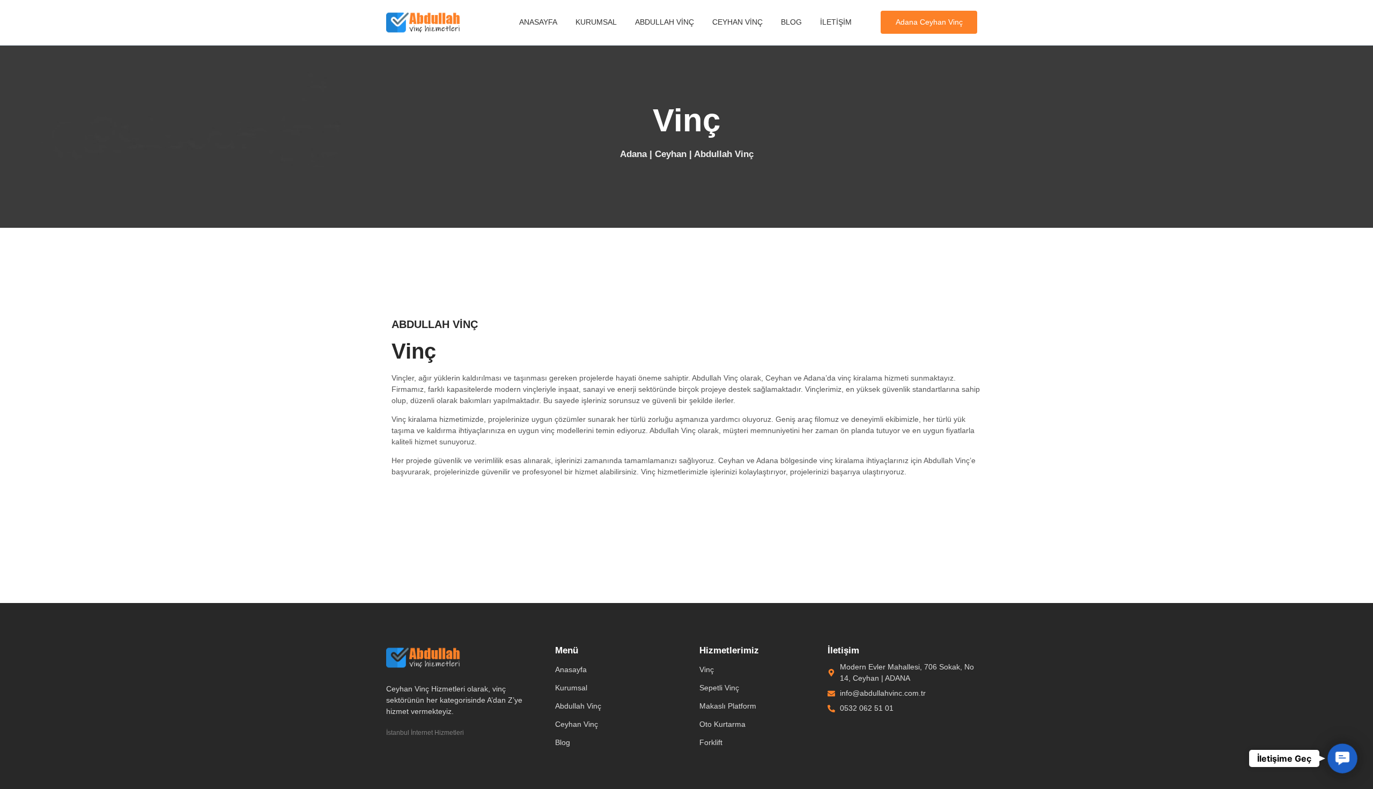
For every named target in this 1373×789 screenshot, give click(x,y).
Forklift (710, 742)
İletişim (836, 22)
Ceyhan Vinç (737, 22)
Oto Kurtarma (722, 724)
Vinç (706, 669)
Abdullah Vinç (664, 22)
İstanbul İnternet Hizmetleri (425, 732)
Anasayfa (538, 22)
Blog (791, 22)
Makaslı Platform (727, 706)
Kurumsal (596, 22)
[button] (1342, 758)
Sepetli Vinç (719, 687)
